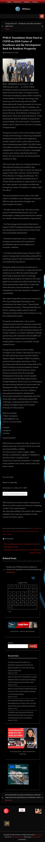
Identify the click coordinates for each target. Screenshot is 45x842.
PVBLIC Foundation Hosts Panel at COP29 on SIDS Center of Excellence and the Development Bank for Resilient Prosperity (22, 531)
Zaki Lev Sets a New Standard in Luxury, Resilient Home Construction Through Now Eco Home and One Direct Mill (22, 679)
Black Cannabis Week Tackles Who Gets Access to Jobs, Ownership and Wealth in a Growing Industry (22, 691)
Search (10, 643)
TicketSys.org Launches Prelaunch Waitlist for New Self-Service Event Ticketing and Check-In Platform (20, 715)
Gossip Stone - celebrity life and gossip (22, 631)
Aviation (35, 2)
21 (27, 600)
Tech (7, 29)
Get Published (36, 837)
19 (18, 600)
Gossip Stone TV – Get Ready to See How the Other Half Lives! (23, 25)
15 (31, 597)
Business (27, 2)
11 (14, 597)
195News (26, 9)
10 (10, 597)
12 (18, 597)
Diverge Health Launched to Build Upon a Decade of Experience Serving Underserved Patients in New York (23, 796)
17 (10, 600)
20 (22, 600)
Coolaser (38, 835)
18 (14, 600)
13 (22, 597)
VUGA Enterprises (15, 751)
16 (35, 597)
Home (9, 2)
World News (17, 2)
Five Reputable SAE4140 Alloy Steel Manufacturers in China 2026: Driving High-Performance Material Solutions (22, 703)
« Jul (9, 611)
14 (27, 597)
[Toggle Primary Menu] (41, 16)
